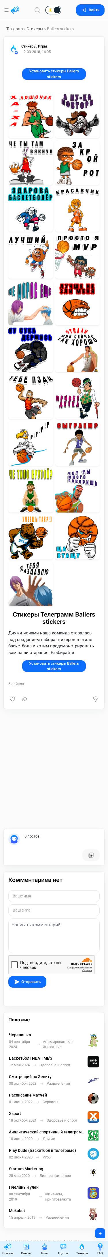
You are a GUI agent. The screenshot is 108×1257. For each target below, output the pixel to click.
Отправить (31, 982)
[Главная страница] (15, 10)
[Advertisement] (54, 769)
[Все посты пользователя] (91, 855)
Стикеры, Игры (34, 46)
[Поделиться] (24, 699)
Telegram (14, 29)
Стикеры (34, 29)
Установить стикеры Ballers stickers (54, 74)
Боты (44, 1253)
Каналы (26, 1253)
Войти (94, 10)
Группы (63, 1253)
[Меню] (7, 10)
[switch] (34, 10)
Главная (7, 1253)
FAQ (100, 1253)
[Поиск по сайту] (37, 10)
